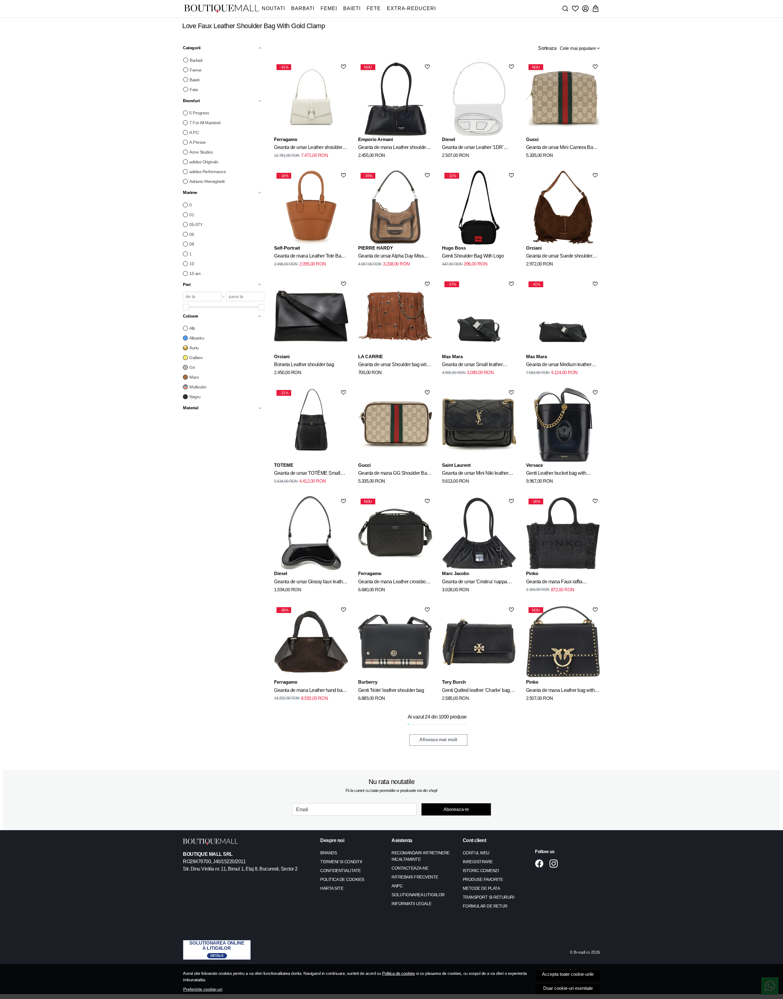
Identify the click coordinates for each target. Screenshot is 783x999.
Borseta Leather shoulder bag (304, 364)
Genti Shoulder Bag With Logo (473, 255)
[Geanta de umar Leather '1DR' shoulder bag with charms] (479, 99)
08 (191, 244)
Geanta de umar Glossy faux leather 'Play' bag (310, 582)
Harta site (331, 888)
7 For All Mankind (205, 122)
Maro (194, 377)
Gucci (532, 139)
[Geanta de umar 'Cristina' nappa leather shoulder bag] (479, 533)
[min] (202, 296)
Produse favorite (483, 879)
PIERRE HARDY (375, 248)
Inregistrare (478, 861)
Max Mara (452, 356)
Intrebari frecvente (415, 877)
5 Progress (199, 112)
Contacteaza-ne (410, 868)
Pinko (532, 573)
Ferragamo (285, 139)
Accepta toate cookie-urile (568, 974)
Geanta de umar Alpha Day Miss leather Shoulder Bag (391, 257)
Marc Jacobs (455, 573)
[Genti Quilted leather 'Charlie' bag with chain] (479, 642)
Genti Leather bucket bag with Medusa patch (556, 474)
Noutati (273, 8)
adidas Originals (203, 161)
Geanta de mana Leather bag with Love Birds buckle (560, 691)
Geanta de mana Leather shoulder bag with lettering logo (393, 148)
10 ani (194, 273)
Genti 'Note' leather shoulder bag (391, 690)
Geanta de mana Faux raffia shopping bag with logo (554, 582)
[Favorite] (575, 8)
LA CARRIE (370, 356)
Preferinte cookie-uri (202, 989)
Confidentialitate (340, 870)
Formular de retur (485, 906)
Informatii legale (412, 903)
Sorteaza (547, 48)
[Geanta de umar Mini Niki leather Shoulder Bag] (479, 425)
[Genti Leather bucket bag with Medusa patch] (563, 425)
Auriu (194, 347)
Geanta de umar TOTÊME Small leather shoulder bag (307, 474)
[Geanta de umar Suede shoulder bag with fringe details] (563, 207)
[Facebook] (541, 863)
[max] (245, 296)
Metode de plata (481, 888)
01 (191, 214)
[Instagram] (555, 863)
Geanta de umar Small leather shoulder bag (472, 365)
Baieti (352, 8)
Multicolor (197, 386)
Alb (192, 328)
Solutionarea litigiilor (418, 894)
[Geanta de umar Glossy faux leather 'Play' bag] (311, 533)
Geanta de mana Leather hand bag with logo (309, 691)
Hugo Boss (454, 248)
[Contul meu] (585, 8)
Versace (534, 465)
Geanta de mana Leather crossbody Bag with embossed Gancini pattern (394, 582)
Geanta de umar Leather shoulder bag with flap (308, 148)
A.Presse (197, 142)
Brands (328, 852)
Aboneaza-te (456, 809)
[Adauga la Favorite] (343, 66)
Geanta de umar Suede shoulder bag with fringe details (559, 257)
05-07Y (195, 224)
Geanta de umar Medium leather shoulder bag (559, 365)
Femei (329, 8)
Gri (192, 367)
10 (191, 263)
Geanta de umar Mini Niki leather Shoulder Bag (475, 474)
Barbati (302, 8)
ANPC (397, 885)
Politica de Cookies (342, 879)
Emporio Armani (375, 139)
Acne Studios (201, 152)
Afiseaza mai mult (438, 739)
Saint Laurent (456, 465)
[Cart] (595, 8)
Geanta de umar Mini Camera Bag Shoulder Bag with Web (561, 148)
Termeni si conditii (341, 861)
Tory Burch (454, 682)
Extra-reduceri (411, 8)
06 (191, 234)
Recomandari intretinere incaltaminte (421, 856)
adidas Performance (207, 171)
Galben (195, 357)
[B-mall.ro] (221, 8)
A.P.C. (194, 132)
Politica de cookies (398, 973)
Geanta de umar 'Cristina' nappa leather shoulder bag (474, 582)
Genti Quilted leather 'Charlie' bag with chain (476, 691)
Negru (195, 396)
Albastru (196, 338)
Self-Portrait (287, 248)
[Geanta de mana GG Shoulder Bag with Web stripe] (395, 425)
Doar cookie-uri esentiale (568, 988)
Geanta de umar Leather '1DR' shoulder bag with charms (472, 148)
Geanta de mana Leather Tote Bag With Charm (309, 257)
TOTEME (283, 465)
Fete (374, 8)
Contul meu (476, 852)
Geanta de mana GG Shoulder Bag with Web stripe (393, 474)
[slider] (186, 307)
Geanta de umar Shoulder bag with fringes (393, 365)
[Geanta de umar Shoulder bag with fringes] (395, 316)
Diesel (448, 139)
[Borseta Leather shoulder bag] (311, 316)
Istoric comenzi (481, 870)
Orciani (534, 248)
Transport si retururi (488, 897)
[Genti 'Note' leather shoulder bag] (395, 642)
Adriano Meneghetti (207, 181)
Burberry (367, 682)
